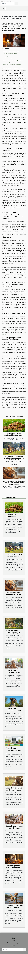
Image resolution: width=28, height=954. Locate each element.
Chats (13, 940)
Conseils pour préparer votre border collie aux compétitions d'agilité (14, 751)
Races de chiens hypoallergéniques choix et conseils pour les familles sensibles (14, 633)
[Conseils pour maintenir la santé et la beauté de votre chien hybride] (14, 701)
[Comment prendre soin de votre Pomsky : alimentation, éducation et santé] (14, 858)
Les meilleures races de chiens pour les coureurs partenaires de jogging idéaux (14, 458)
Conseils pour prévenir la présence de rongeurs (12, 64)
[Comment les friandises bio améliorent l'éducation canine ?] (14, 425)
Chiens (7, 15)
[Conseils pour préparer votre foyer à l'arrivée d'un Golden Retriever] (14, 663)
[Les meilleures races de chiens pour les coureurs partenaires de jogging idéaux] (14, 448)
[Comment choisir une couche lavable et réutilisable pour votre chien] (14, 898)
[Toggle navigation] (3, 8)
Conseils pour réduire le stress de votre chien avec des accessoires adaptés (14, 829)
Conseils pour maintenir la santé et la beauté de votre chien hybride (14, 711)
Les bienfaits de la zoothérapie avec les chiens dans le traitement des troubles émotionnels (14, 482)
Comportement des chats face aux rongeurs (11, 51)
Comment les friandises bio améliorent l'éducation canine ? (14, 434)
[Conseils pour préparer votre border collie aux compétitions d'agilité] (14, 741)
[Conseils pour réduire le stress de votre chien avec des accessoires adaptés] (14, 819)
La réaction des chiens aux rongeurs (10, 53)
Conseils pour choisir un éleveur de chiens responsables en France (14, 791)
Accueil (2, 15)
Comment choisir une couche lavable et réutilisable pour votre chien (14, 908)
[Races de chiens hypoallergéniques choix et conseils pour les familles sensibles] (14, 623)
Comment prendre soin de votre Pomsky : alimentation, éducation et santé (14, 868)
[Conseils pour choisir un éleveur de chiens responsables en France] (14, 781)
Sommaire (6, 49)
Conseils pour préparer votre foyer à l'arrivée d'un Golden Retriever (14, 673)
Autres (13, 945)
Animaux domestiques (13, 943)
